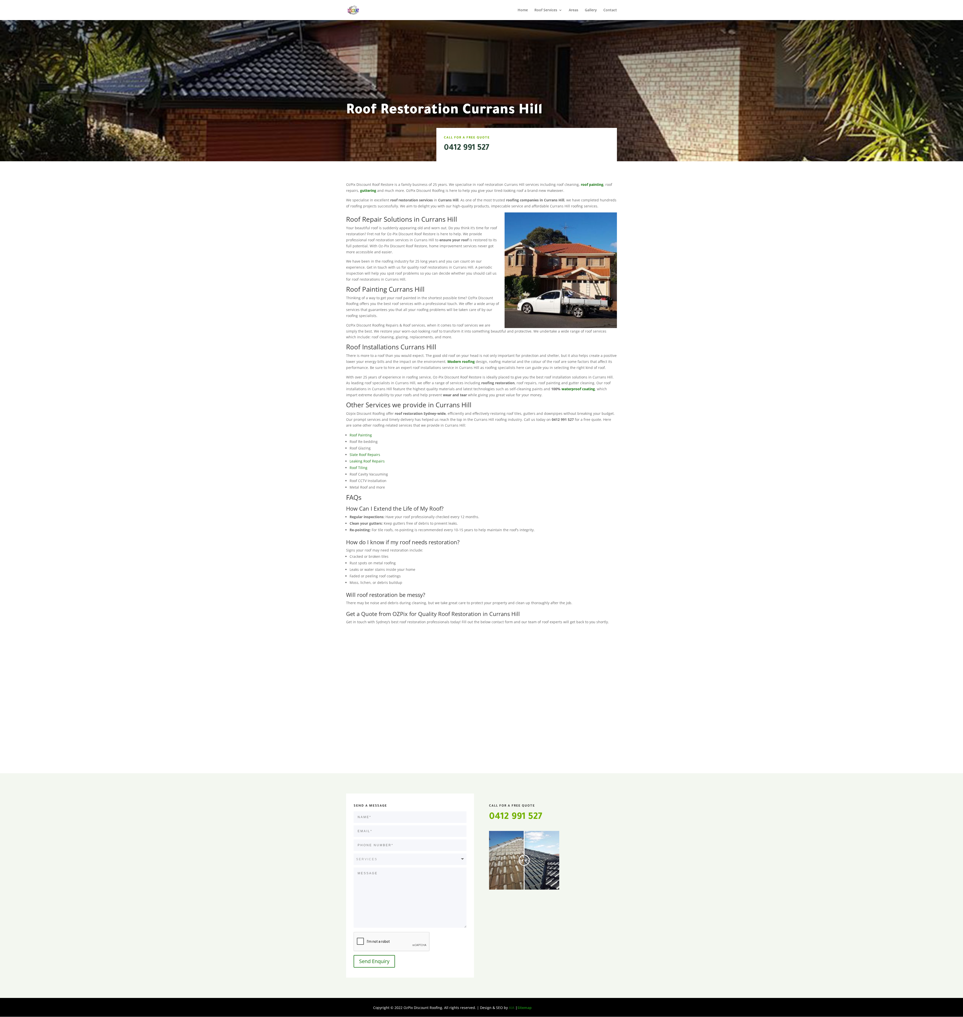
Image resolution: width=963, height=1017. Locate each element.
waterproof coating (578, 388)
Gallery (591, 10)
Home (523, 10)
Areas (573, 10)
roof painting (592, 184)
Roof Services (545, 10)
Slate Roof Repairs (365, 454)
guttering (368, 190)
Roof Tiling (358, 467)
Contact (610, 10)
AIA (511, 1007)
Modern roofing (461, 361)
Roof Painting (361, 435)
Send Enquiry (374, 961)
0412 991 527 (466, 148)
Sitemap (524, 1007)
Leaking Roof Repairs (367, 461)
